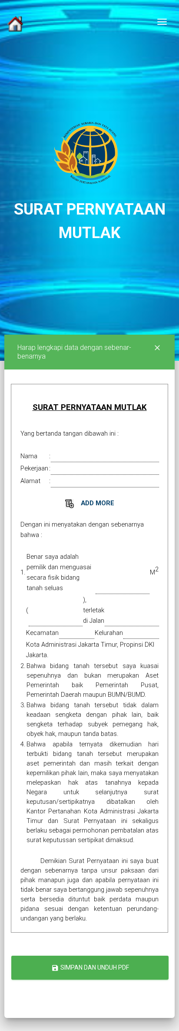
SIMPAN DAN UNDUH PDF (90, 968)
